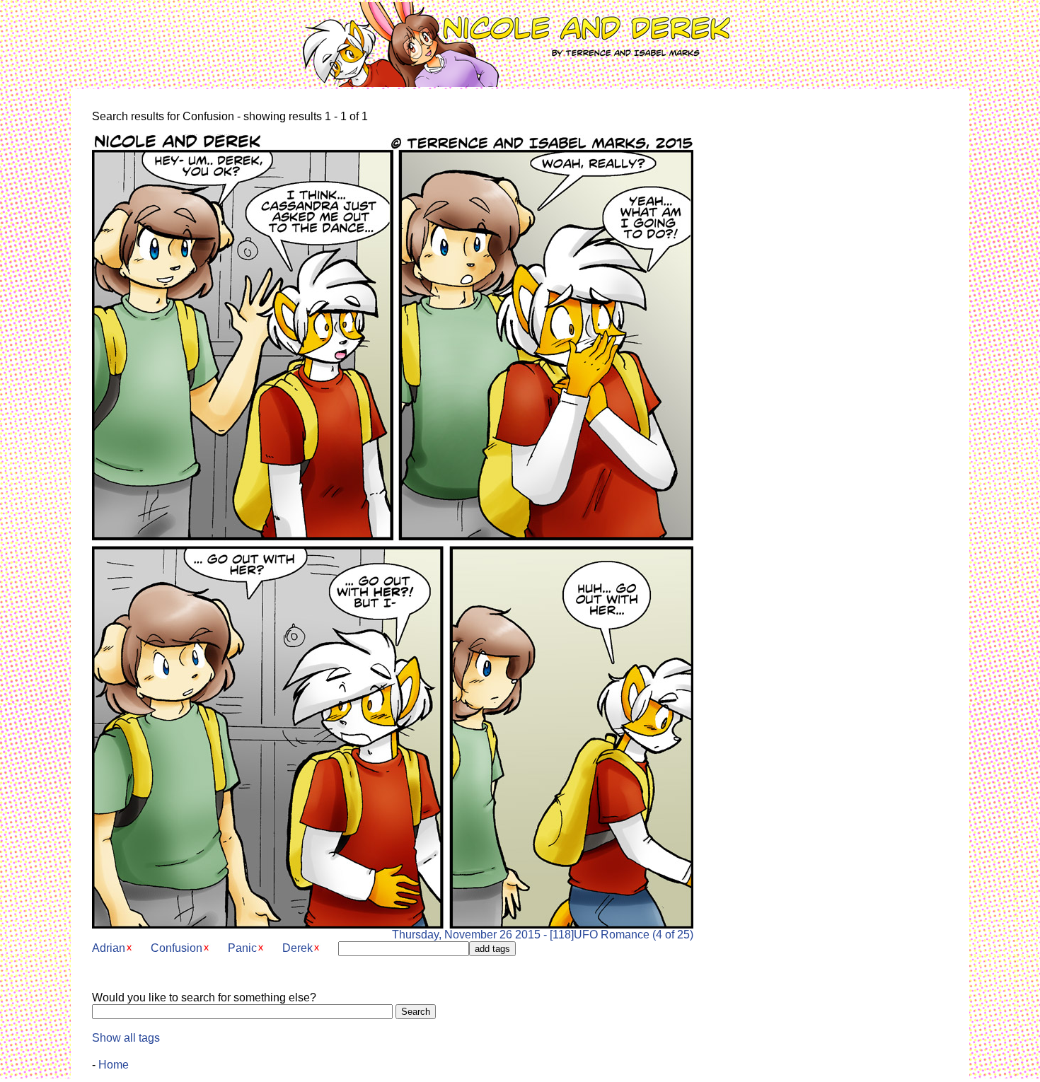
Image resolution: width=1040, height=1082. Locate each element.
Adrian (108, 948)
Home (113, 1065)
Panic (242, 948)
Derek (297, 948)
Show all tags (126, 1038)
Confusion (176, 948)
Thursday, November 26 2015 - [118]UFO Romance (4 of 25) (542, 935)
